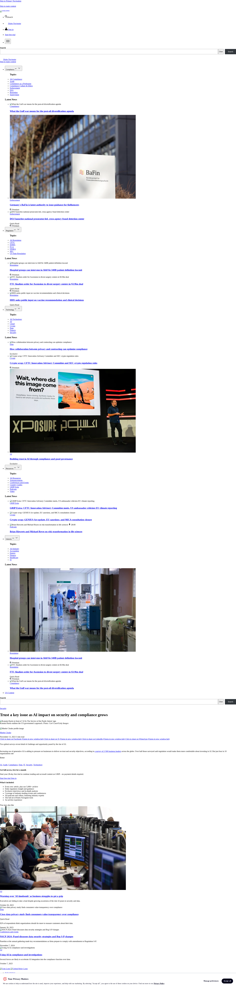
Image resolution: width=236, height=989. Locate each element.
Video (12, 491)
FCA (12, 247)
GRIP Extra (14, 487)
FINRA (13, 249)
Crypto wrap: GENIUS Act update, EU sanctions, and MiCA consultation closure (51, 519)
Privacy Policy (159, 983)
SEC (12, 251)
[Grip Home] (5, 969)
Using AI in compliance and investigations (21, 954)
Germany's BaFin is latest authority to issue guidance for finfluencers (44, 205)
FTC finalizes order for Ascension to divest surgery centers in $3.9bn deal (46, 284)
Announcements (16, 480)
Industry (9, 539)
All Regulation (15, 240)
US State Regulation (18, 253)
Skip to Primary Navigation (10, 1)
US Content (9, 693)
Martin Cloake (5, 733)
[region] (118, 981)
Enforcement (15, 88)
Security (13, 333)
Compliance (10, 69)
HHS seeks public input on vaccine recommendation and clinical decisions (47, 300)
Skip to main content (8, 6)
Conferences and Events (19, 483)
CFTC (12, 242)
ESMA (12, 245)
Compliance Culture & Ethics (21, 86)
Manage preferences (211, 981)
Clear (221, 52)
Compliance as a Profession (20, 84)
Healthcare (14, 558)
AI (11, 322)
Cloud (12, 324)
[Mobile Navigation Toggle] (8, 41)
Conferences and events (9, 932)
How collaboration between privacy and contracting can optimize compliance (48, 349)
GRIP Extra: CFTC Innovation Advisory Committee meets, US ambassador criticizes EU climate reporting (63, 508)
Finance (13, 555)
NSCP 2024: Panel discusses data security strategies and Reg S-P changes (36, 936)
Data (12, 328)
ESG (12, 90)
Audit (12, 81)
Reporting (14, 92)
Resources (10, 469)
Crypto (12, 326)
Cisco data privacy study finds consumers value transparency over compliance (39, 914)
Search (3, 48)
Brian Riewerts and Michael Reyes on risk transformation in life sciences (46, 531)
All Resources (15, 478)
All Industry (14, 549)
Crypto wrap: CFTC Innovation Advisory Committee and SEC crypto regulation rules (53, 363)
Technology (10, 310)
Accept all (227, 981)
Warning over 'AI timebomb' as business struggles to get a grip (31, 896)
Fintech (13, 330)
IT (11, 560)
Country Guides (16, 485)
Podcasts (13, 489)
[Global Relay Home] (19, 969)
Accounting (14, 551)
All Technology (16, 319)
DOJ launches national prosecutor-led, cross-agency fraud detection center (47, 219)
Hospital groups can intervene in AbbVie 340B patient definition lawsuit (46, 270)
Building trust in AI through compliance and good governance (41, 459)
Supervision (14, 95)
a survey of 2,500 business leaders (108, 751)
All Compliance (16, 79)
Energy (12, 553)
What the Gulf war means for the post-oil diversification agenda (42, 111)
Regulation (9, 231)
